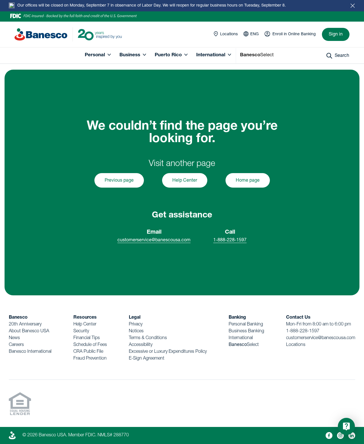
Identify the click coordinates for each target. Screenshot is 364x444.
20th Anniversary (25, 324)
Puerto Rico (168, 55)
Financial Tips (86, 338)
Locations (295, 345)
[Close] (352, 5)
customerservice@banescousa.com (154, 240)
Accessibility (140, 345)
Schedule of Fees (90, 345)
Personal (95, 55)
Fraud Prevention (90, 358)
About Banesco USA (29, 331)
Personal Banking (246, 324)
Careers (16, 345)
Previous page (119, 181)
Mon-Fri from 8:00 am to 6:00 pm (318, 324)
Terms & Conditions (148, 338)
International (210, 55)
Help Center (184, 181)
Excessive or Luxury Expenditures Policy (168, 352)
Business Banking (246, 331)
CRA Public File (88, 352)
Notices (136, 331)
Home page (248, 181)
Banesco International (30, 352)
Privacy (135, 324)
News (14, 338)
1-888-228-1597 (230, 240)
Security (81, 331)
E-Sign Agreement (146, 358)
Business (129, 55)
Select (244, 345)
